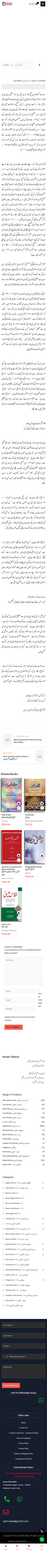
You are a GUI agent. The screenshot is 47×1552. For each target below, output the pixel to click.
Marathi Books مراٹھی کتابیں (13, 1130)
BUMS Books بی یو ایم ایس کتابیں (15, 1109)
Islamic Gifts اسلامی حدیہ (12, 1165)
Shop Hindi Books (14, 1203)
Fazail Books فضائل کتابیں (12, 1113)
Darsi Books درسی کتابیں (12, 1117)
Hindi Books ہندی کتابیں (17, 1188)
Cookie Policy (23, 1448)
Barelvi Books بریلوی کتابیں (12, 1160)
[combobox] (5, 1356)
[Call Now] (7, 1499)
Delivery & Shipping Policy (23, 1454)
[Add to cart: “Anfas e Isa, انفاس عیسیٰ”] (18, 913)
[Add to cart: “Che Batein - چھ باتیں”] (42, 803)
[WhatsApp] (19, 1499)
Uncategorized (13, 1213)
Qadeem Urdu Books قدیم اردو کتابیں (16, 1143)
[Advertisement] (23, 33)
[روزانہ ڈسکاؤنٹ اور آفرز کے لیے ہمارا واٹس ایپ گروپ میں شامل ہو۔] (41, 1400)
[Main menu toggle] (42, 3)
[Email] (6, 1512)
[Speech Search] (39, 65)
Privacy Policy (23, 1443)
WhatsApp (23, 1504)
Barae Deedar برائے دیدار (12, 1135)
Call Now (9, 1504)
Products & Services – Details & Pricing (23, 1433)
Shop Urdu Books (14, 1208)
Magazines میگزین (9, 1147)
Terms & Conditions (23, 1438)
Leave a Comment (38, 81)
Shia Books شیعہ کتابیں (11, 1152)
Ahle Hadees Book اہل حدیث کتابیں (15, 1100)
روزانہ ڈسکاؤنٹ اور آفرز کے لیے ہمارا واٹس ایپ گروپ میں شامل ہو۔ (24, 1406)
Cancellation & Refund (23, 1459)
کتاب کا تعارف (26, 81)
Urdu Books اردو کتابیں (17, 1218)
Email (6, 1517)
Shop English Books (14, 1198)
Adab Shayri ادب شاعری (11, 1126)
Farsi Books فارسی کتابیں (12, 1105)
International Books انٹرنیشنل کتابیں (16, 1156)
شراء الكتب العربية (9, 1122)
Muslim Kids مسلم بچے (11, 1139)
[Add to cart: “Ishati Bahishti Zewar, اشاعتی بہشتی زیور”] (42, 855)
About (23, 1423)
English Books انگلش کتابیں (18, 1183)
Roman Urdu (12, 1193)
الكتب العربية (12, 1223)
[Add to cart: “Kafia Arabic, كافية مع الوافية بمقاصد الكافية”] (18, 803)
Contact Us (23, 1428)
